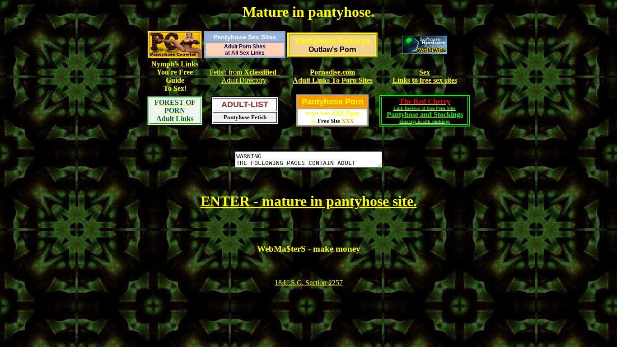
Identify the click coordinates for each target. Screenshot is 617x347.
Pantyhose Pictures (332, 40)
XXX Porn (346, 113)
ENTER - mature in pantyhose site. (309, 201)
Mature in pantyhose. (308, 12)
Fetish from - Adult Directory (245, 76)
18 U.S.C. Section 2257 (309, 282)
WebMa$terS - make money (308, 248)
